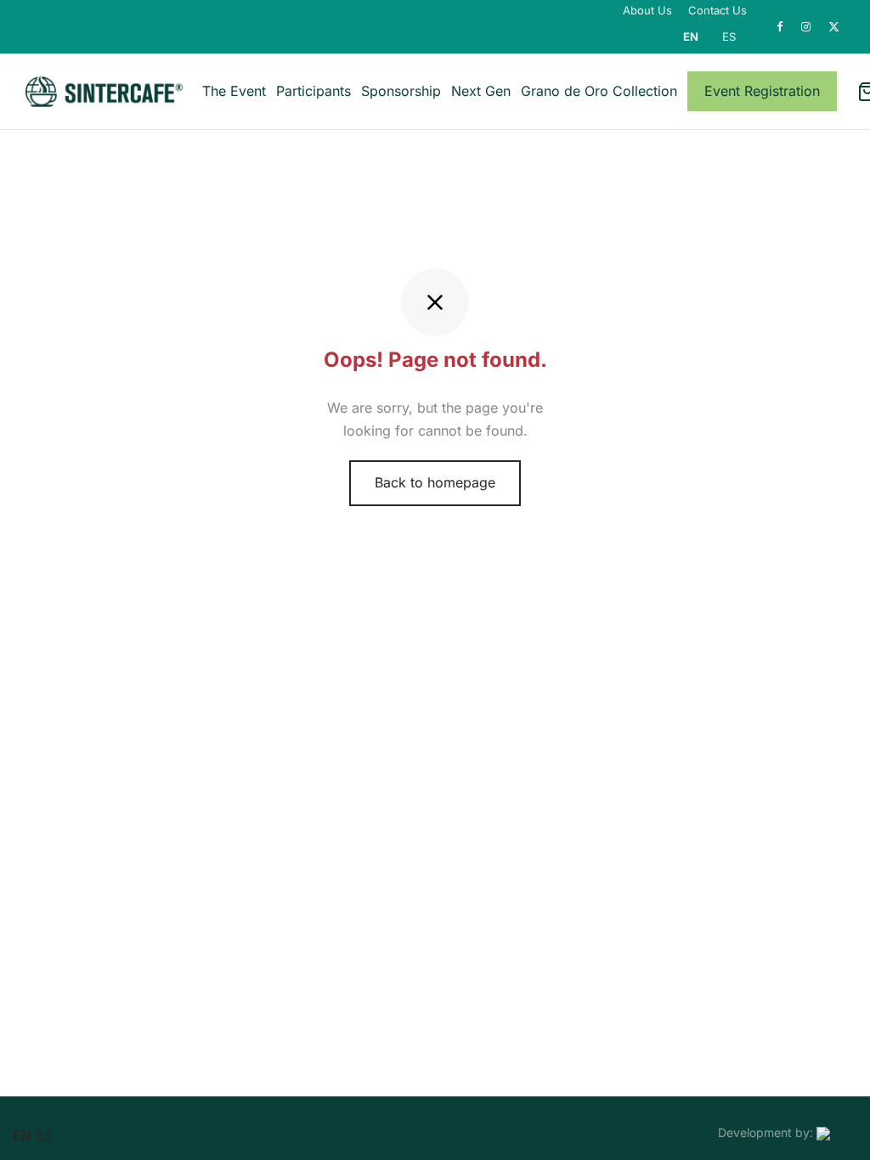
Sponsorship (401, 90)
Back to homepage (435, 482)
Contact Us (717, 10)
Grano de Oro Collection (599, 90)
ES (729, 36)
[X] (834, 27)
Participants (313, 90)
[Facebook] (780, 27)
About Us (647, 10)
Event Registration (762, 90)
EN (690, 36)
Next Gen (481, 90)
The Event (234, 90)
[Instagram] (806, 27)
